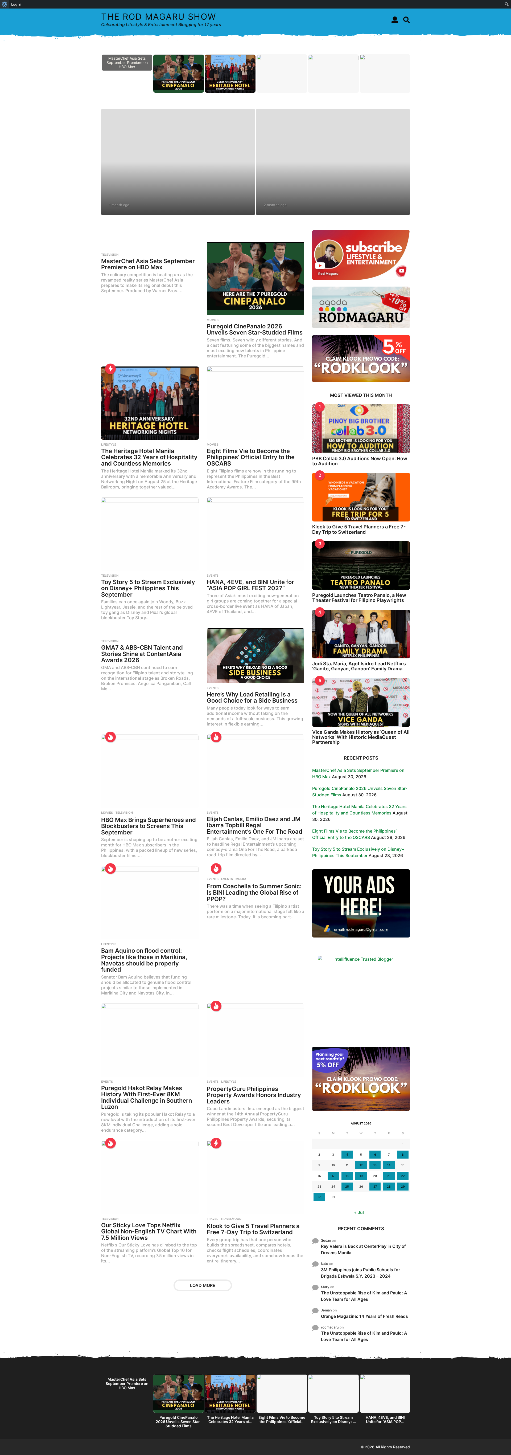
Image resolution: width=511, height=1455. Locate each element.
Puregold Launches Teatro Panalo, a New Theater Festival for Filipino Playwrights (359, 597)
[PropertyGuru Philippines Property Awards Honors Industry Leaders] (255, 1040)
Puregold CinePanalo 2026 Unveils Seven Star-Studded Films (255, 329)
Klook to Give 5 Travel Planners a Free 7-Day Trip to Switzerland (253, 1229)
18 (347, 1176)
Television (109, 254)
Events (227, 879)
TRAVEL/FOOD (231, 1218)
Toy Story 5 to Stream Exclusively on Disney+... (333, 1419)
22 (403, 1176)
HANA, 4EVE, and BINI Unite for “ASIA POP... (385, 1419)
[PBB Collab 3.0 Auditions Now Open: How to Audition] (361, 428)
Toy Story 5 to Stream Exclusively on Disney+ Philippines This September (148, 588)
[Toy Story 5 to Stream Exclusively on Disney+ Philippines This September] (150, 534)
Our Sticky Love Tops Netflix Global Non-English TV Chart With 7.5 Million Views (148, 1231)
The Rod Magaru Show (158, 16)
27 (375, 1186)
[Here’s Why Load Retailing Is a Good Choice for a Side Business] (255, 655)
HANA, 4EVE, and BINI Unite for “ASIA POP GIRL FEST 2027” (250, 585)
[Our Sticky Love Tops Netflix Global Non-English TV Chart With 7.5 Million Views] (150, 1177)
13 (375, 1165)
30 (319, 1197)
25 (347, 1186)
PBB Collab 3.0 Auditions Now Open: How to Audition (359, 461)
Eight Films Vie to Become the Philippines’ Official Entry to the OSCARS (251, 457)
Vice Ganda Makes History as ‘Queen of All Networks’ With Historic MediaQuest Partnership (361, 737)
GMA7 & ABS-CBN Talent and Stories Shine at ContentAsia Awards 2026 (142, 653)
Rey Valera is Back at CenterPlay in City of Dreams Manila (363, 1249)
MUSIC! (241, 879)
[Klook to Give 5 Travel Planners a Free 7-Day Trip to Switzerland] (255, 1177)
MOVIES (213, 319)
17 (333, 1176)
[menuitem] (4, 4)
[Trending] (110, 369)
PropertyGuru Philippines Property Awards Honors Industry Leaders (254, 1095)
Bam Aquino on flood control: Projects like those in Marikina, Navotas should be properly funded (144, 960)
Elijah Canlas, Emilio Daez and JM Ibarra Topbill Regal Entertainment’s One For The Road (254, 825)
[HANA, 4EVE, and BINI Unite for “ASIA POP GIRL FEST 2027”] (255, 534)
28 (389, 1186)
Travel (212, 1218)
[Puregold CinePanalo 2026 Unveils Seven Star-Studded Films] (255, 278)
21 (388, 1176)
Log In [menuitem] (16, 4)
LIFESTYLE (108, 444)
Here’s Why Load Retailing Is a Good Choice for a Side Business (252, 697)
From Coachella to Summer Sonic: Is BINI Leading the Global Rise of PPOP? (254, 892)
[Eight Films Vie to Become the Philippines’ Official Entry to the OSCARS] (255, 403)
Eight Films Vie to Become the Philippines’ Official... (281, 1419)
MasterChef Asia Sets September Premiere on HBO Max (148, 264)
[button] (395, 19)
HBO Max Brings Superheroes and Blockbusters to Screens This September (148, 826)
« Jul (359, 1212)
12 (361, 1165)
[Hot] (110, 737)
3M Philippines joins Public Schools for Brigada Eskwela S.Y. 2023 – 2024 (360, 1273)
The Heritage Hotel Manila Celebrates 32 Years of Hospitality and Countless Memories (149, 457)
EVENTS (213, 575)
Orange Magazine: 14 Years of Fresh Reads (364, 1316)
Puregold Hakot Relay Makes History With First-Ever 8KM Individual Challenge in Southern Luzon (146, 1097)
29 (403, 1186)
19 (361, 1176)
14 (388, 1165)
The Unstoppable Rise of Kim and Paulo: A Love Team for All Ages (364, 1296)
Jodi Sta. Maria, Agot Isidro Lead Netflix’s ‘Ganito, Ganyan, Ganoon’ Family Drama (359, 666)
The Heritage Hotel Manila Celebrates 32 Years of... (230, 1419)
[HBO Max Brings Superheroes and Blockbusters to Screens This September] (150, 771)
